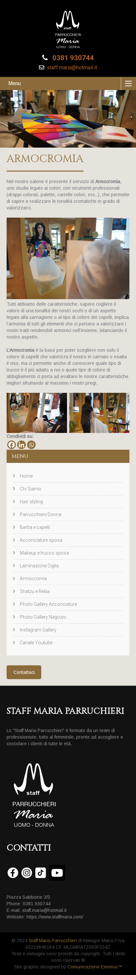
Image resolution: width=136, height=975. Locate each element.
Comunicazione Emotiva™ (94, 966)
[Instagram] (26, 872)
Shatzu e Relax (35, 591)
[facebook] (13, 872)
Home (26, 476)
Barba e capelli (35, 527)
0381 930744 (72, 58)
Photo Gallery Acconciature (48, 604)
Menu (14, 83)
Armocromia (33, 578)
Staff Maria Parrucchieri (52, 940)
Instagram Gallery (38, 629)
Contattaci (24, 672)
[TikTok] (40, 872)
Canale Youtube (36, 642)
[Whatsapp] (31, 444)
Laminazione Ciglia (39, 565)
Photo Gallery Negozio (43, 617)
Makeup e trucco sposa (44, 553)
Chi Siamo (30, 488)
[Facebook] (11, 444)
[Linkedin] (21, 444)
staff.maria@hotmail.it (71, 67)
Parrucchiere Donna (40, 514)
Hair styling (31, 501)
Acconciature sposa (41, 540)
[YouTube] (57, 873)
